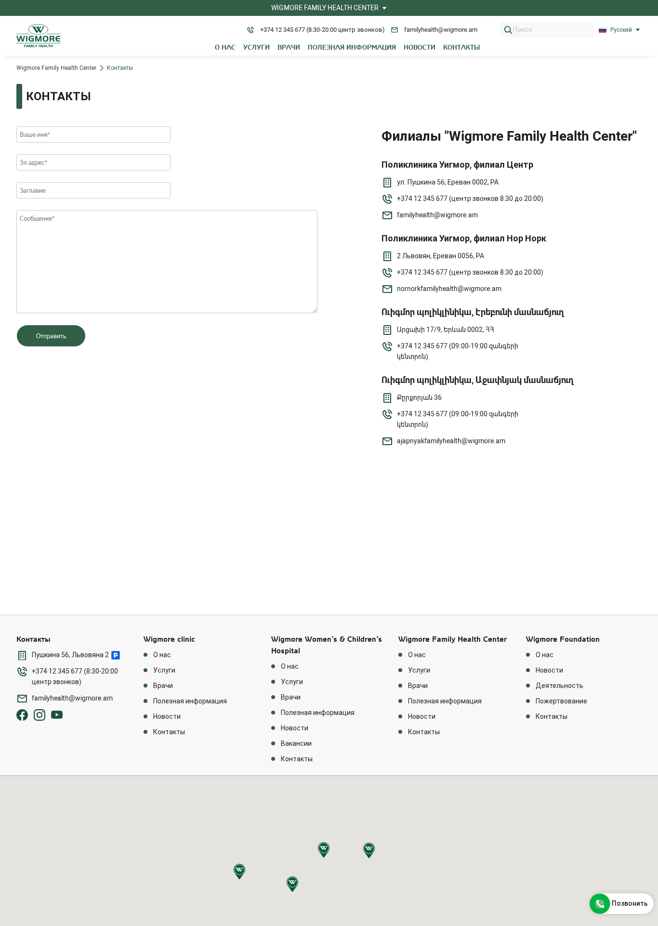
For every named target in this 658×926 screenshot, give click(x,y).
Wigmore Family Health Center (56, 68)
